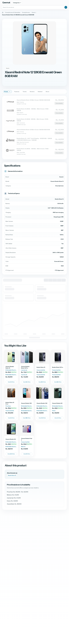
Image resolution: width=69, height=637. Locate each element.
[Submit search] (65, 7)
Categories (16, 2)
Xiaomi (34, 12)
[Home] (2, 12)
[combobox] (34, 7)
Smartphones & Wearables (12, 12)
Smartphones (26, 12)
